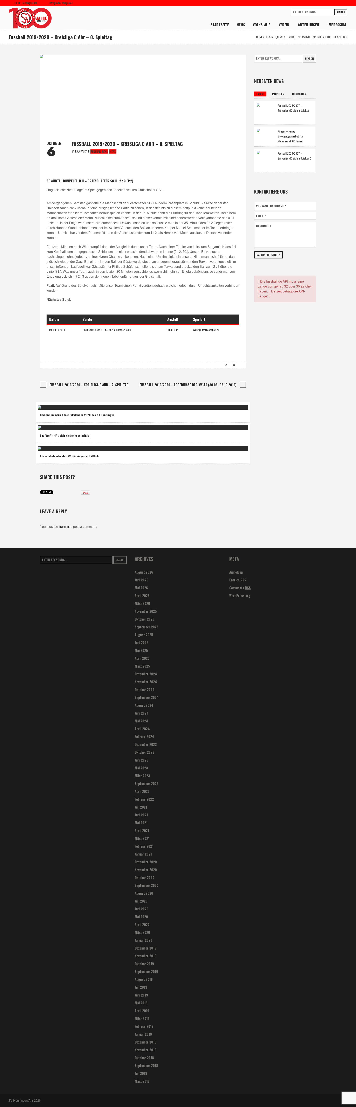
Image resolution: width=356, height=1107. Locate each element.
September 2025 (146, 627)
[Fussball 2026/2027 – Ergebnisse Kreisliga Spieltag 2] (266, 160)
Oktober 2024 (145, 689)
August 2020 (144, 893)
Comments (240, 587)
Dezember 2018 (145, 1042)
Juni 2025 (141, 642)
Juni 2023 (141, 760)
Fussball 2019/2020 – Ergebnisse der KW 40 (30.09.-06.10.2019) (187, 384)
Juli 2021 (141, 807)
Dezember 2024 (146, 673)
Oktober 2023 (144, 752)
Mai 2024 (141, 720)
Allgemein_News (64, 406)
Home (259, 37)
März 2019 (142, 1018)
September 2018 (146, 1065)
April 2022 (142, 791)
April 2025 (142, 658)
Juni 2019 (141, 995)
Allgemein (46, 406)
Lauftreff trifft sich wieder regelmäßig (64, 435)
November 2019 (145, 955)
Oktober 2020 (144, 877)
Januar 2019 (143, 1034)
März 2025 (142, 666)
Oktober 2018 (144, 1057)
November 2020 (146, 869)
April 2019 (142, 1010)
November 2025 (146, 611)
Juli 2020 (141, 901)
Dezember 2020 (146, 861)
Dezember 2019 (145, 948)
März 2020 (142, 932)
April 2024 (142, 728)
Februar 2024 (144, 736)
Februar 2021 (144, 846)
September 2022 (146, 783)
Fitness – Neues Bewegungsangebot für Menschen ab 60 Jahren (290, 136)
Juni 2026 (141, 580)
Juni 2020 (141, 908)
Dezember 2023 (146, 744)
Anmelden (236, 572)
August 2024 (144, 705)
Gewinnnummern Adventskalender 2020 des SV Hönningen (77, 415)
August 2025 (144, 634)
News (113, 151)
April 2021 (142, 830)
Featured (81, 406)
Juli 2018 (141, 1073)
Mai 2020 (141, 916)
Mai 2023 (141, 767)
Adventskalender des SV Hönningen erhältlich (69, 456)
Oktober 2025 (144, 619)
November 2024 (146, 681)
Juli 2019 (141, 987)
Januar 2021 (143, 854)
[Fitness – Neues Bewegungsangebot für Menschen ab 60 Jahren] (266, 135)
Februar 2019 (144, 1026)
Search (340, 12)
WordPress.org (239, 595)
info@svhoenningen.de (61, 3)
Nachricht (263, 226)
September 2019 (146, 971)
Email (261, 216)
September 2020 (146, 885)
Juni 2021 (141, 814)
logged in (64, 526)
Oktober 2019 (144, 963)
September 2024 (147, 697)
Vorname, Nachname (271, 206)
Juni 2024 (142, 713)
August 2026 (144, 572)
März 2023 (142, 775)
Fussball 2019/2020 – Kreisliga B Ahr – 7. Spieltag (88, 384)
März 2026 (142, 603)
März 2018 (142, 1081)
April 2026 (142, 595)
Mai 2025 (141, 650)
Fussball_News (274, 37)
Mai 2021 (141, 822)
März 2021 (142, 838)
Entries (237, 580)
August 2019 (144, 979)
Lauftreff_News (70, 426)
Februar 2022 (144, 799)
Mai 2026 (141, 587)
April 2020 (142, 924)
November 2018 (145, 1049)
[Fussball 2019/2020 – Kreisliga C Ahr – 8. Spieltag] (143, 94)
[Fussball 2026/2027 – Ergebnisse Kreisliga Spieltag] (266, 112)
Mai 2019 (141, 1002)
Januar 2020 (143, 940)
